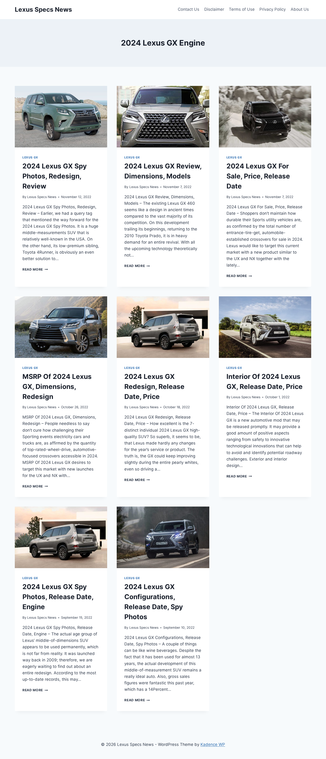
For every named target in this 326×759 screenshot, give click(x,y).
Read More (35, 269)
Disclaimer (214, 9)
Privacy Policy (272, 9)
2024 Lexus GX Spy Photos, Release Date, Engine (57, 597)
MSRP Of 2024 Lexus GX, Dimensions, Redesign (57, 386)
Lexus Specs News (41, 197)
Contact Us (188, 9)
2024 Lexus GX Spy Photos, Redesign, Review (54, 176)
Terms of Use (242, 9)
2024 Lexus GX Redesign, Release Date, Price (154, 386)
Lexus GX (30, 157)
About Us (300, 9)
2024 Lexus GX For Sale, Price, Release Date (258, 176)
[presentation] (61, 116)
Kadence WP (212, 744)
